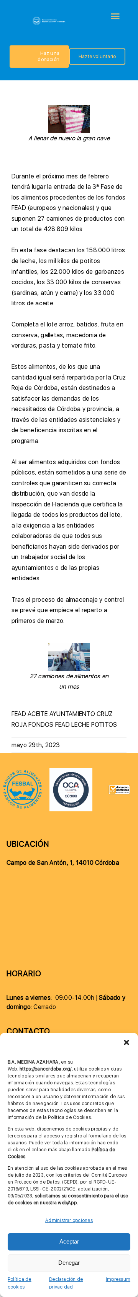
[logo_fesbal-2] (22, 772)
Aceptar (69, 1241)
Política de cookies (19, 1283)
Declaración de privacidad (66, 1283)
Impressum (118, 1279)
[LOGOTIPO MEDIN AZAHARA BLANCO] (49, 18)
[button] (126, 1042)
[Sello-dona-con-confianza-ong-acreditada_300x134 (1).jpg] (119, 787)
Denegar (69, 1262)
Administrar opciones (69, 1220)
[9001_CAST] (70, 771)
